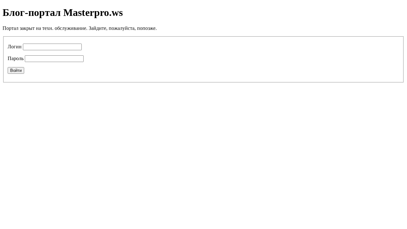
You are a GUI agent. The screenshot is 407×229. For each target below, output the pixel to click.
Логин (15, 46)
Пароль (16, 58)
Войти (16, 70)
